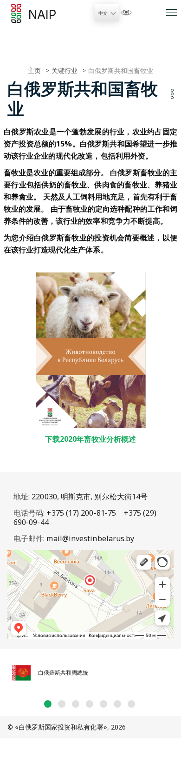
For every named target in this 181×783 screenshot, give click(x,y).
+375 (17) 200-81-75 (81, 513)
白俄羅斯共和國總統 (63, 673)
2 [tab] (61, 704)
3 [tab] (75, 704)
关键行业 (65, 70)
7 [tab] (131, 704)
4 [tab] (89, 704)
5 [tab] (103, 704)
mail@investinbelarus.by (90, 538)
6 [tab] (117, 704)
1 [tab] (48, 704)
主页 (34, 70)
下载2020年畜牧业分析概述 (90, 439)
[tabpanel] (90, 674)
